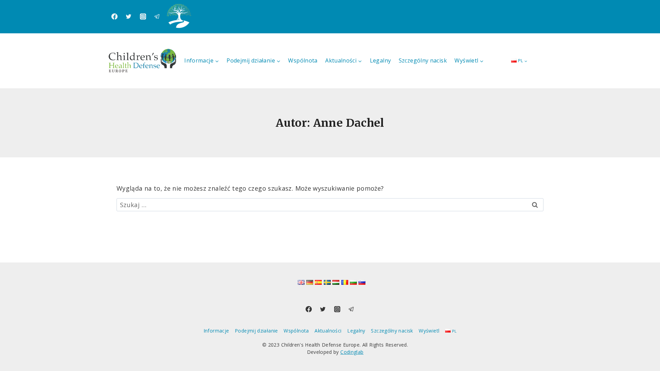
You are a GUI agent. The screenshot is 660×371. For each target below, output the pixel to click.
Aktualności (328, 330)
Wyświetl (429, 330)
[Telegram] (157, 16)
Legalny (380, 60)
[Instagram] (143, 16)
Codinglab (351, 352)
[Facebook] (114, 16)
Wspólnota (302, 60)
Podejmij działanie (256, 330)
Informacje (216, 330)
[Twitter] (128, 16)
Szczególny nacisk (423, 60)
